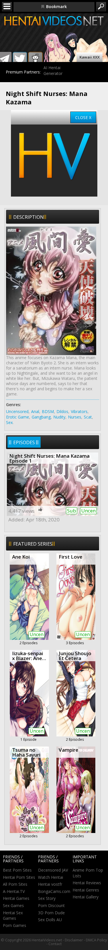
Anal (35, 411)
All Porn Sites (15, 884)
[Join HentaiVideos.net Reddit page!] (35, 59)
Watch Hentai (50, 877)
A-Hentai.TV (14, 891)
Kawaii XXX (89, 57)
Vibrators (79, 411)
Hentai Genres (86, 890)
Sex (9, 422)
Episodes (24, 442)
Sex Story (47, 898)
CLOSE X (83, 117)
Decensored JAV (53, 870)
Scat (88, 417)
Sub (71, 510)
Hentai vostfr (50, 884)
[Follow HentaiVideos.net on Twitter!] (20, 59)
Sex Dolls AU (50, 919)
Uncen (88, 510)
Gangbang (41, 417)
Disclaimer (74, 940)
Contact (55, 943)
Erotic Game (17, 417)
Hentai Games (16, 898)
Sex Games (13, 905)
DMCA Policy (96, 940)
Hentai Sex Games (13, 915)
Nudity (59, 417)
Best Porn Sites (17, 870)
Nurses (74, 417)
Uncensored (17, 411)
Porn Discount (51, 905)
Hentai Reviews (87, 882)
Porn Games (14, 925)
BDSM (48, 411)
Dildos (62, 411)
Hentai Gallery (85, 897)
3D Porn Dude (51, 912)
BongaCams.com (54, 891)
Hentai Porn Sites (19, 877)
